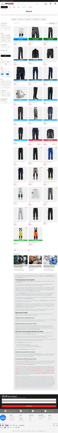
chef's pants (17, 368)
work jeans (32, 367)
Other (6, 102)
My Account (46, 4)
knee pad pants (38, 368)
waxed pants (48, 371)
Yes (3, 46)
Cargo (8, 95)
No (8, 46)
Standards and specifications (21, 419)
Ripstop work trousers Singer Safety (49, 121)
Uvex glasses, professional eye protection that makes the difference (35, 266)
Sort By (47, 23)
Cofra (9, 40)
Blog (20, 416)
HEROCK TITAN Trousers (47, 101)
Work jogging (43, 19)
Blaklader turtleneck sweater (33, 61)
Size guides (20, 417)
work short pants (43, 372)
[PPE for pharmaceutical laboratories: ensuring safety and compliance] (50, 260)
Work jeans (14, 19)
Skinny (8, 92)
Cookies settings (40, 431)
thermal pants (28, 368)
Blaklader (8, 35)
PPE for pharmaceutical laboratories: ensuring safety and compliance (49, 266)
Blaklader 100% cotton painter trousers (20, 201)
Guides (20, 415)
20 (5, 27)
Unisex (6, 64)
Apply (6, 55)
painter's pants (50, 367)
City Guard (3, 40)
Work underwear (35, 19)
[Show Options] (55, 402)
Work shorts (28, 19)
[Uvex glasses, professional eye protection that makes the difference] (35, 260)
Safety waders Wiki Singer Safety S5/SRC (35, 121)
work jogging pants (45, 373)
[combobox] (27, 4)
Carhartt (2, 37)
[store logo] (7, 4)
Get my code (29, 406)
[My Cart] (55, 3)
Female (8, 61)
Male (3, 61)
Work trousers (21, 19)
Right (3, 92)
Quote (51, 4)
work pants (37, 367)
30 (9, 27)
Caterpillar (8, 37)
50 (5, 29)
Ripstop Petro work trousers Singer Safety (21, 141)
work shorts (48, 372)
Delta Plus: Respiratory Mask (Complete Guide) (21, 266)
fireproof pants (33, 371)
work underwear (37, 373)
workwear (21, 366)
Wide (3, 95)
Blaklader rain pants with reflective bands (35, 161)
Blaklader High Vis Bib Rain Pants (19, 241)
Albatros (3, 35)
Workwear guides (21, 420)
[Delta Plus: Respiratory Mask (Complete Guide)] (21, 260)
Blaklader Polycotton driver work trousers (50, 221)
